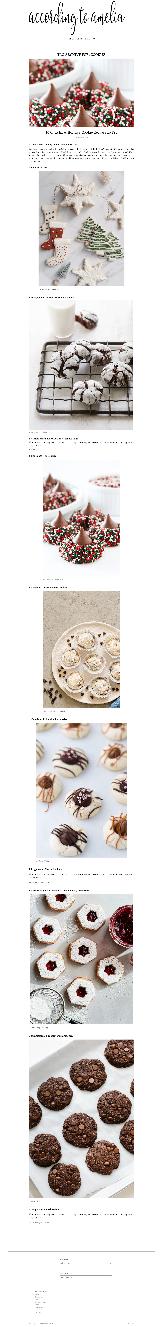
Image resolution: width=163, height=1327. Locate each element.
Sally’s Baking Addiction (39, 882)
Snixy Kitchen (34, 449)
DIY (36, 1299)
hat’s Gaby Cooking (40, 1028)
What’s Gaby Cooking (38, 432)
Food (37, 1305)
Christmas (38, 1297)
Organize (38, 1310)
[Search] (93, 39)
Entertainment (40, 1302)
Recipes (38, 1312)
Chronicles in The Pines (49, 289)
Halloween (39, 1307)
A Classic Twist (42, 861)
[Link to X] (129, 1324)
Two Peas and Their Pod (53, 579)
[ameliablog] (78, 18)
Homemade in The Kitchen (54, 711)
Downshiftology (35, 1201)
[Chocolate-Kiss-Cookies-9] (81, 93)
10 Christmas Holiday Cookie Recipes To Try (81, 132)
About (37, 1294)
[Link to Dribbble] (132, 1324)
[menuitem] (72, 39)
